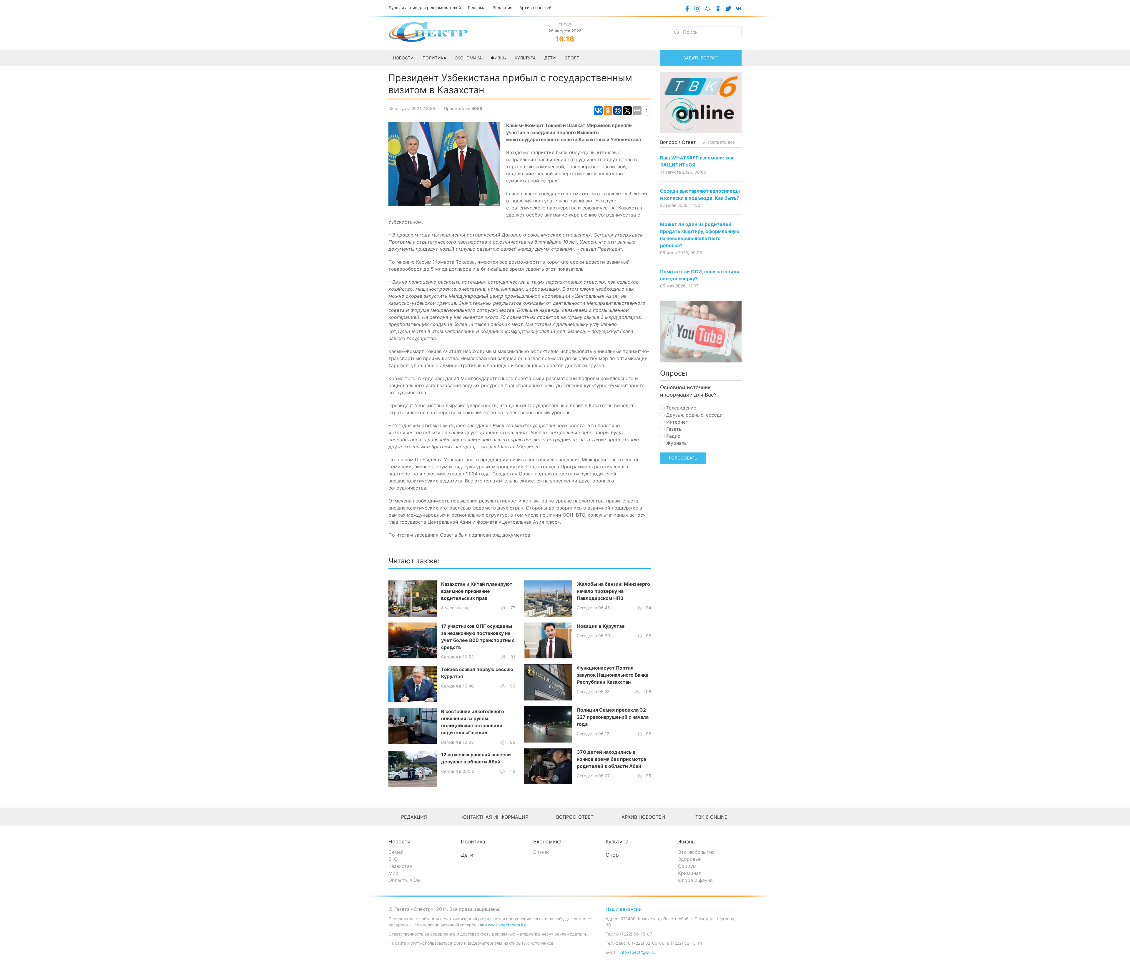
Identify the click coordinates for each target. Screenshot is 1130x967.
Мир (393, 873)
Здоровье (689, 859)
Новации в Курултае (601, 626)
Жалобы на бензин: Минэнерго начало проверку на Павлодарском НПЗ (613, 591)
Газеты (673, 429)
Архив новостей (535, 7)
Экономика (547, 841)
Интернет (676, 422)
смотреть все (720, 141)
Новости (399, 841)
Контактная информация (495, 817)
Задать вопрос (700, 57)
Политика (473, 841)
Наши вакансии (624, 909)
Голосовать (683, 457)
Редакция (502, 7)
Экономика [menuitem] (468, 57)
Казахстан (400, 866)
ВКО (393, 859)
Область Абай (404, 880)
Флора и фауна (695, 880)
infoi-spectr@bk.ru (638, 952)
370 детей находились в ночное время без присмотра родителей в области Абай (611, 759)
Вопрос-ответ (575, 817)
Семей (396, 852)
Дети (467, 855)
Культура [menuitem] (525, 57)
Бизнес (541, 852)
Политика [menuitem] (434, 57)
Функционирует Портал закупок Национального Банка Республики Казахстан (612, 675)
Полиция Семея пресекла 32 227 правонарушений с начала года (613, 717)
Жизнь (686, 841)
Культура (617, 841)
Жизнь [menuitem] (498, 57)
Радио (673, 436)
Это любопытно (696, 852)
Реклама (477, 7)
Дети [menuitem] (550, 57)
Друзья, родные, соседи (694, 415)
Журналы (676, 443)
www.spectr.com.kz (507, 924)
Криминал (689, 873)
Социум (687, 866)
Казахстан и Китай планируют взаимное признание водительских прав (476, 591)
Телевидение (680, 408)
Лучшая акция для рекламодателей (424, 7)
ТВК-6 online (711, 817)
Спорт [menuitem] (572, 57)
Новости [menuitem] (403, 57)
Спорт (613, 855)
